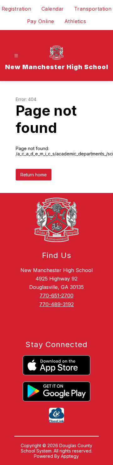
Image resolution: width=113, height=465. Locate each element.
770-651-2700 (56, 295)
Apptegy (70, 456)
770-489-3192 (56, 304)
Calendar (52, 9)
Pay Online (40, 21)
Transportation (93, 9)
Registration (16, 9)
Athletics (75, 21)
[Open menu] (16, 55)
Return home (33, 174)
